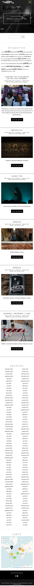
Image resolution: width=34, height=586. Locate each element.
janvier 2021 (9, 477)
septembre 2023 (9, 405)
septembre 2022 (9, 431)
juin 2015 (25, 462)
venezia (22, 225)
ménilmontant (12, 63)
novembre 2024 (9, 371)
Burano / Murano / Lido (17, 313)
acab (7, 51)
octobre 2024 (9, 374)
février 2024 (9, 393)
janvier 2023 (9, 422)
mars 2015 (25, 469)
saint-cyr (23, 66)
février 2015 (25, 472)
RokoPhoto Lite (12, 585)
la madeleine (21, 179)
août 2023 (8, 407)
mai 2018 (25, 390)
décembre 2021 (9, 450)
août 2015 (25, 457)
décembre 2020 (9, 479)
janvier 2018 (25, 400)
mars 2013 (25, 503)
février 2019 (25, 369)
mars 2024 (9, 390)
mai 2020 (9, 496)
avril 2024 (8, 388)
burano (16, 316)
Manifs (28, 80)
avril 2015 (25, 467)
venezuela (3, 71)
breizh (22, 54)
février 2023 (9, 419)
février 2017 (25, 424)
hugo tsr (17, 179)
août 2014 (25, 486)
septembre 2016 (25, 434)
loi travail (27, 60)
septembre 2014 (25, 484)
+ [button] (3, 538)
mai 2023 (9, 412)
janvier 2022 (9, 448)
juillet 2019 (9, 515)
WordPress (23, 585)
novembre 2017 (25, 405)
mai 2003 (25, 522)
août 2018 (25, 383)
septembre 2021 (9, 457)
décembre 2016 (25, 429)
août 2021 (8, 460)
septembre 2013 (25, 493)
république (17, 66)
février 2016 (25, 448)
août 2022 (8, 434)
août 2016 (25, 436)
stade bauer (17, 69)
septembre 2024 (9, 376)
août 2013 (25, 496)
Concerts (27, 178)
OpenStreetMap (19, 567)
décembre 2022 (9, 424)
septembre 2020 (9, 486)
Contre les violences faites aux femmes (17, 78)
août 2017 (25, 412)
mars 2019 (9, 525)
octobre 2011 (25, 515)
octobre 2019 (9, 508)
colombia (11, 56)
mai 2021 (9, 467)
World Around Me (17, 19)
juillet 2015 (25, 460)
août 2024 (8, 378)
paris (25, 63)
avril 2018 (25, 393)
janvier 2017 (25, 426)
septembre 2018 (25, 381)
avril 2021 (8, 469)
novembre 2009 (25, 520)
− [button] (3, 541)
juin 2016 (25, 441)
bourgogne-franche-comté (15, 54)
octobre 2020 (9, 484)
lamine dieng (19, 60)
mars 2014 (25, 491)
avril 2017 (25, 419)
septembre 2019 (9, 510)
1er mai (3, 52)
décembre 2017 (25, 402)
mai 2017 (25, 417)
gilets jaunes (22, 58)
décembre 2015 (25, 453)
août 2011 (25, 517)
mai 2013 (25, 498)
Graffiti (28, 132)
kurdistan (9, 60)
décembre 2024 (9, 369)
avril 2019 (8, 522)
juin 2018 (25, 388)
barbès (30, 52)
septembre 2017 (25, 410)
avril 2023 (8, 414)
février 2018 (25, 398)
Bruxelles (17, 130)
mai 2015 (25, 465)
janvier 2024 (9, 395)
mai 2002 (25, 525)
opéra (20, 82)
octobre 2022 (9, 429)
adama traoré (13, 52)
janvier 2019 (25, 371)
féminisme (28, 56)
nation (17, 63)
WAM (10, 80)
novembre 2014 (25, 479)
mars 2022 (9, 443)
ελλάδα (13, 71)
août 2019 (8, 513)
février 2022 (9, 445)
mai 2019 (9, 520)
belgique (7, 54)
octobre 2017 (25, 407)
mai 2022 (9, 438)
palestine (21, 63)
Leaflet (12, 567)
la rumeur (23, 60)
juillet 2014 (25, 489)
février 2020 (9, 501)
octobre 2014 (25, 481)
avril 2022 (8, 441)
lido (20, 316)
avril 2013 (25, 501)
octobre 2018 (25, 378)
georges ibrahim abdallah (11, 58)
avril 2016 (25, 445)
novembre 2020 (9, 481)
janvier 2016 (25, 450)
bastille (3, 54)
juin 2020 (9, 493)
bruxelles (27, 54)
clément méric (4, 56)
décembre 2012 (25, 505)
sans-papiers (9, 69)
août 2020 (8, 489)
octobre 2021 (9, 455)
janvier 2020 (9, 503)
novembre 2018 (25, 376)
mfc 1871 (3, 63)
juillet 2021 (9, 462)
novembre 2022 (9, 426)
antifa (20, 51)
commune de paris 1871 (19, 56)
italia (5, 60)
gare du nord (3, 58)
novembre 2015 (25, 455)
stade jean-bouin (25, 69)
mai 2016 (25, 443)
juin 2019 (9, 517)
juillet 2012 (25, 513)
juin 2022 (9, 436)
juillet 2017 (25, 414)
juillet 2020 (9, 491)
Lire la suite (17, 119)
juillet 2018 (25, 386)
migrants (7, 63)
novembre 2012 (25, 508)
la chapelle (13, 60)
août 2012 (25, 510)
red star (9, 66)
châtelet (30, 54)
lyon (31, 60)
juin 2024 (9, 383)
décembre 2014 (25, 477)
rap (5, 66)
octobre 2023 (9, 402)
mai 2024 (9, 386)
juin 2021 (9, 465)
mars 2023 (9, 417)
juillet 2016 (25, 438)
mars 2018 (25, 395)
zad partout (9, 71)
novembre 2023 (9, 400)
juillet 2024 (9, 381)
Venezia (17, 222)
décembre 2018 (25, 374)
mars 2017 (25, 422)
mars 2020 (9, 498)
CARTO (30, 567)
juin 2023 (9, 410)
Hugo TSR (17, 176)
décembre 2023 (9, 398)
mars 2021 (9, 472)
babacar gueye (26, 52)
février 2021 (9, 474)
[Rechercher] (23, 36)
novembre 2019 (9, 505)
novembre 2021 (9, 453)
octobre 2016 (25, 431)
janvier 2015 (25, 474)
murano (23, 316)
